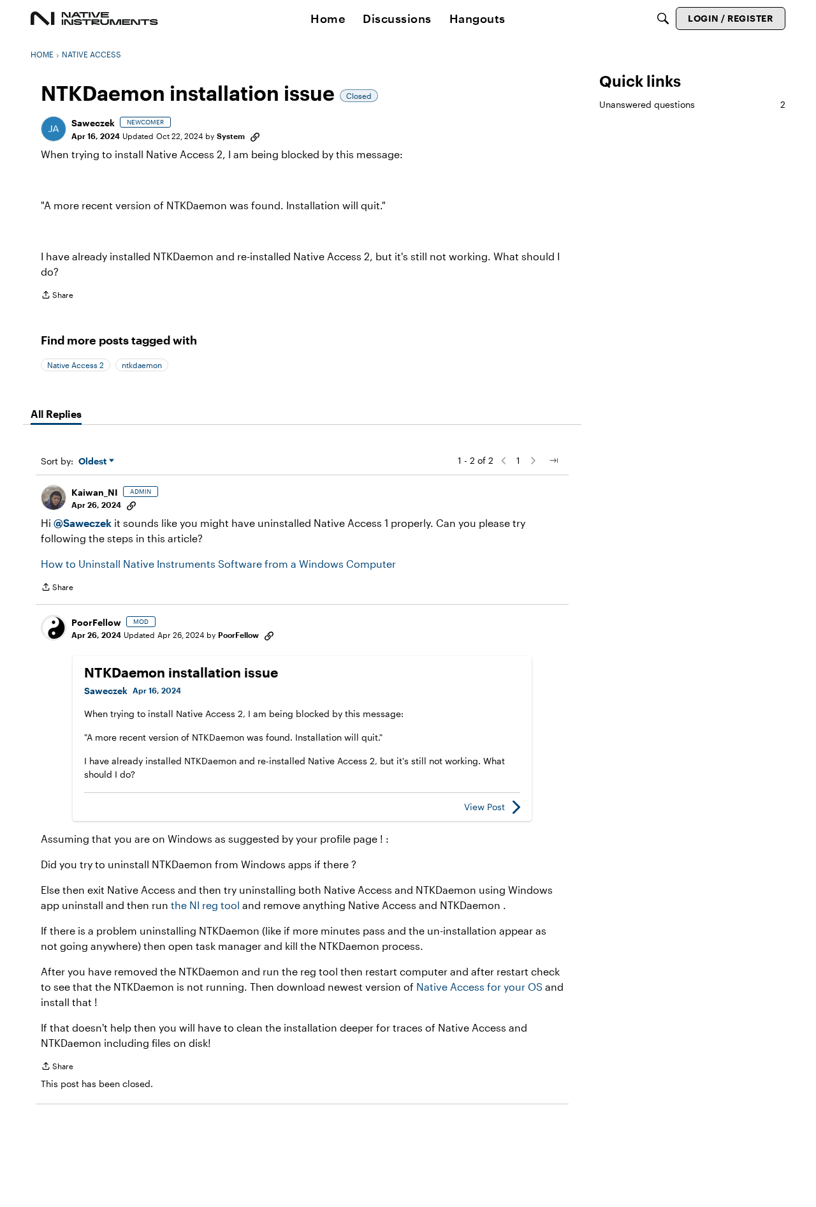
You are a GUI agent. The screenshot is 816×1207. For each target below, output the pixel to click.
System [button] (231, 135)
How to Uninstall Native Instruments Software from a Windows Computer (218, 564)
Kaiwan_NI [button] (94, 492)
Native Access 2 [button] (75, 364)
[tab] (56, 414)
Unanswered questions (692, 104)
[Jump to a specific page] (553, 460)
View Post (484, 806)
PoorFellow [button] (96, 622)
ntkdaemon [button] (142, 364)
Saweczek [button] (93, 122)
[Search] (663, 18)
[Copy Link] (255, 136)
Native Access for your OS (479, 987)
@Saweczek (83, 523)
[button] (53, 129)
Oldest (93, 461)
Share (57, 296)
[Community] (94, 18)
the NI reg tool (205, 905)
